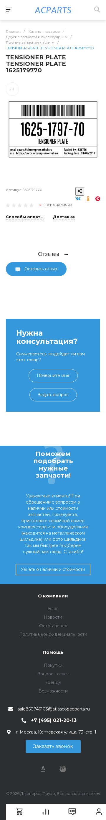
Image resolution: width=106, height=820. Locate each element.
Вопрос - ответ (53, 674)
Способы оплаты (25, 217)
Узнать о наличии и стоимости (53, 569)
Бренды (53, 682)
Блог (53, 608)
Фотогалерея (53, 625)
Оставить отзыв (40, 269)
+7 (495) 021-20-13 (54, 720)
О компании (53, 596)
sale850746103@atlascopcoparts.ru (54, 709)
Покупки (53, 665)
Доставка (64, 217)
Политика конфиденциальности (53, 634)
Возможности (53, 691)
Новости (53, 617)
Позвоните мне (53, 375)
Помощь (53, 652)
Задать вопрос (53, 394)
